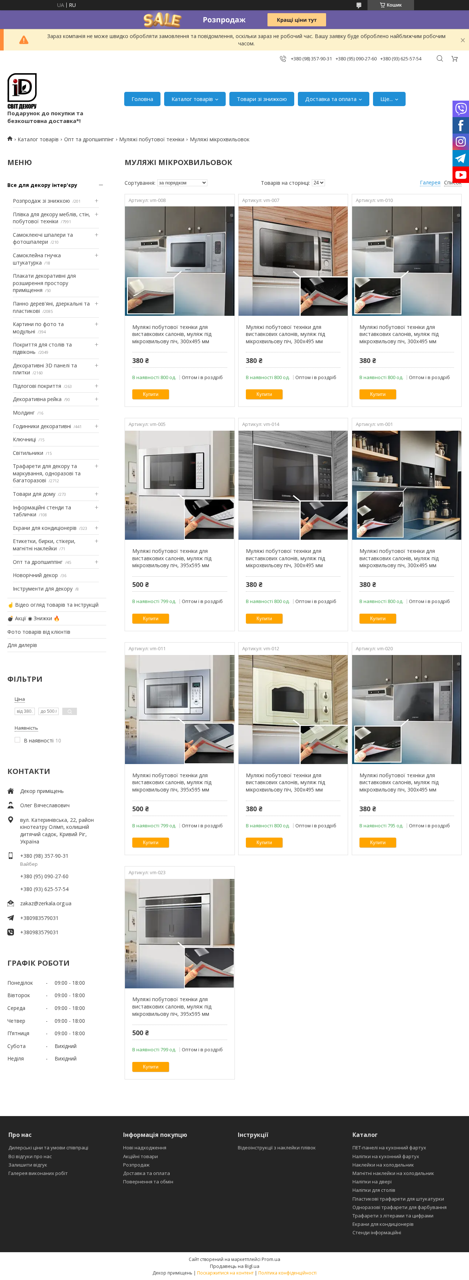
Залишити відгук (27, 1164)
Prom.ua (271, 1259)
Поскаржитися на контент (225, 1273)
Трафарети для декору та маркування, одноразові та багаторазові (47, 473)
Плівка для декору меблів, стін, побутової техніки (51, 218)
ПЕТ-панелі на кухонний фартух (389, 1147)
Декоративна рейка (37, 399)
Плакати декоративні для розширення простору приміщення (44, 282)
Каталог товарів (192, 98)
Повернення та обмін (148, 1181)
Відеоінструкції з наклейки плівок (277, 1147)
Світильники (28, 452)
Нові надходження (144, 1147)
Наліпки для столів (373, 1190)
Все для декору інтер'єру (42, 184)
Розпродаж (136, 1164)
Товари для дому (34, 493)
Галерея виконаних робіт (38, 1173)
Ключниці (24, 439)
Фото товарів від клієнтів (38, 631)
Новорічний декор (35, 575)
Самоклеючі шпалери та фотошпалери (43, 238)
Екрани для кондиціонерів (45, 527)
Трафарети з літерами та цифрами (392, 1215)
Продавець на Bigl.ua (234, 1266)
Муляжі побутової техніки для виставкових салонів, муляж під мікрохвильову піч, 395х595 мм (171, 558)
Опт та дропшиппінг (89, 139)
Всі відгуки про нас (30, 1156)
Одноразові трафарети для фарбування (399, 1207)
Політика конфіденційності (287, 1273)
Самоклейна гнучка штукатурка (37, 259)
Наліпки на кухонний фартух (385, 1156)
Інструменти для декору (43, 588)
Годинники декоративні (42, 426)
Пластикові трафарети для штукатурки (398, 1198)
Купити (150, 394)
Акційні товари (140, 1156)
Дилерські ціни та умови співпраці (48, 1147)
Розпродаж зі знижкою (41, 200)
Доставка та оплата (331, 98)
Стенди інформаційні (376, 1232)
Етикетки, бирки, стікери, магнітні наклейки (44, 545)
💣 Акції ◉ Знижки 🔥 (33, 618)
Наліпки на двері (372, 1181)
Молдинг (24, 412)
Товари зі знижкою (262, 98)
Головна (142, 98)
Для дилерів (22, 644)
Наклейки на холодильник (383, 1164)
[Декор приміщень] (22, 91)
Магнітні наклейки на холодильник (393, 1173)
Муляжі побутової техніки (151, 139)
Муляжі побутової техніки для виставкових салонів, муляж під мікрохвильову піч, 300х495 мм (171, 334)
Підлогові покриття (37, 385)
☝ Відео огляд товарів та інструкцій (53, 604)
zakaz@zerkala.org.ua (45, 903)
